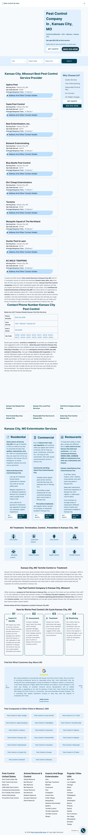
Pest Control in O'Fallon (71, 752)
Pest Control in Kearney (44, 759)
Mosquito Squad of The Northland (23, 221)
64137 (28, 337)
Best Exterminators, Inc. (18, 124)
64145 (34, 337)
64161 (51, 337)
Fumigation (49, 792)
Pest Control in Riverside (71, 745)
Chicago (70, 785)
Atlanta (69, 798)
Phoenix (70, 806)
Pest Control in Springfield (44, 723)
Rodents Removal (30, 795)
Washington (71, 800)
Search (69, 61)
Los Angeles (71, 782)
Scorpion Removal (30, 798)
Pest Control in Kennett (17, 759)
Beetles (48, 785)
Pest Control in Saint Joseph (17, 715)
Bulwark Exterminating (17, 143)
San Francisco (72, 814)
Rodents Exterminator (52, 803)
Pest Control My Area (38, 832)
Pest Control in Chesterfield (44, 737)
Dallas (69, 790)
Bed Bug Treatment (52, 782)
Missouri (69, 34)
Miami (69, 787)
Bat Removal (28, 782)
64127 (17, 337)
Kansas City (31, 323)
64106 (23, 335)
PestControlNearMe (53, 34)
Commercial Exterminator (11, 790)
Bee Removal (28, 785)
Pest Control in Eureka (44, 752)
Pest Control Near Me (9, 779)
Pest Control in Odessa (71, 730)
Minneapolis (71, 819)
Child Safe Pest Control (10, 787)
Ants (47, 779)
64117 (39, 335)
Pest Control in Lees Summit (44, 715)
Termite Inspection (51, 811)
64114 (34, 335)
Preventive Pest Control (10, 798)
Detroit (69, 808)
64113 (28, 335)
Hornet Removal (29, 790)
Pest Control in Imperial (71, 737)
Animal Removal (29, 779)
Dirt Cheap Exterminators (19, 182)
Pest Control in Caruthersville (71, 723)
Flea (46, 790)
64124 (50, 335)
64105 (17, 335)
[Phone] (83, 830)
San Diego (70, 816)
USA (63, 34)
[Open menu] (84, 3)
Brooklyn (70, 822)
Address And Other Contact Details (23, 95)
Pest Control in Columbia (44, 745)
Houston (70, 792)
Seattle (69, 811)
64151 (40, 337)
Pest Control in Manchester (17, 745)
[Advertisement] (31, 385)
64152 (45, 337)
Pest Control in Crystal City (17, 752)
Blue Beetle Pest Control (18, 163)
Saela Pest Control (15, 104)
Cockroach (49, 787)
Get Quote (53, 49)
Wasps (47, 816)
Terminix (10, 202)
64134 (23, 337)
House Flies (49, 795)
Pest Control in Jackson (17, 730)
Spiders (48, 806)
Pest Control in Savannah (44, 730)
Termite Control (50, 808)
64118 (45, 335)
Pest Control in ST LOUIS (71, 715)
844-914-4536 (20, 317)
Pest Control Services (9, 782)
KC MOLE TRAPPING (16, 260)
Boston (69, 803)
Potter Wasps (50, 798)
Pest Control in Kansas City (17, 737)
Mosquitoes (49, 800)
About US (5, 785)
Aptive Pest (12, 84)
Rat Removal (28, 792)
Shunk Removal (29, 800)
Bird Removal (28, 787)
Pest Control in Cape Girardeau (17, 723)
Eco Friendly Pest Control (11, 792)
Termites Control (51, 814)
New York (70, 779)
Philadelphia (71, 795)
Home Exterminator (9, 795)
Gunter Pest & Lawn (16, 241)
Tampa (69, 824)
